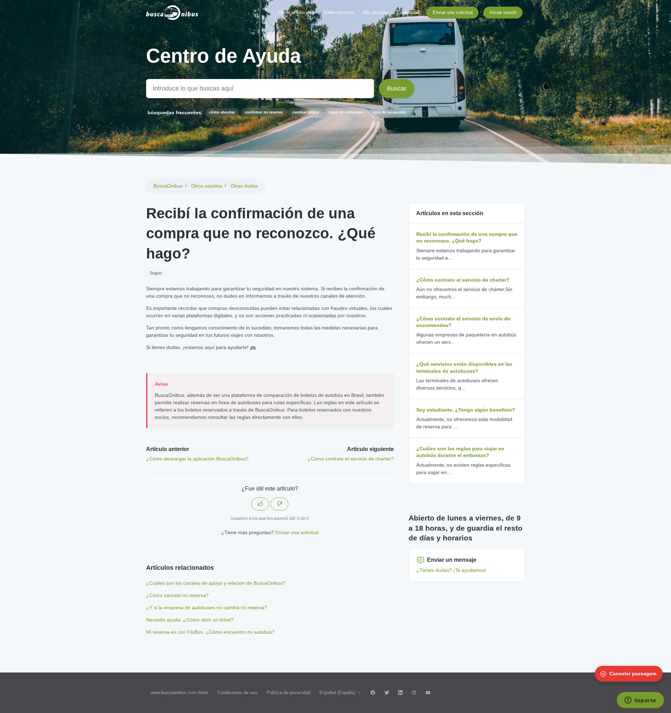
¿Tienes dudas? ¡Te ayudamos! (451, 570)
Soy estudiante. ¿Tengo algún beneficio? (465, 410)
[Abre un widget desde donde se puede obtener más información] (640, 701)
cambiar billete (305, 112)
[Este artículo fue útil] (260, 503)
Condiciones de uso (237, 692)
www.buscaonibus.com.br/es (179, 692)
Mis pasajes (375, 12)
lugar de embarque (346, 112)
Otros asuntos (206, 186)
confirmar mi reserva (263, 112)
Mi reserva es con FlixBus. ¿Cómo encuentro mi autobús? (210, 632)
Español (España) (338, 692)
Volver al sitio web (295, 12)
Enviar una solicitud (452, 12)
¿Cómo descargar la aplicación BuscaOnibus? (197, 458)
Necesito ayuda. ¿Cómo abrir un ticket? (190, 620)
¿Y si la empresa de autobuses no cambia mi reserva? (206, 607)
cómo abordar (222, 112)
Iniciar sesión (503, 12)
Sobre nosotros (338, 12)
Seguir (156, 273)
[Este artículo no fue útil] (279, 503)
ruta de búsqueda (389, 112)
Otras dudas (244, 186)
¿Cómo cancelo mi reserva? (177, 595)
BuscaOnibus (168, 186)
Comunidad (408, 12)
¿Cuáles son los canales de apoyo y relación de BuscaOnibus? (216, 583)
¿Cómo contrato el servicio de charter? (351, 458)
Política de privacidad (288, 692)
